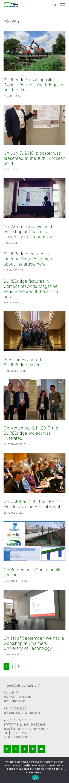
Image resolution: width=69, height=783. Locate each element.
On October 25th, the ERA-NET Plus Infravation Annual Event (34, 504)
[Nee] (64, 770)
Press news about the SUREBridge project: (25, 362)
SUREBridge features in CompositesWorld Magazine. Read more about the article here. (31, 289)
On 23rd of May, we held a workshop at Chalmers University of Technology (30, 231)
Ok (35, 777)
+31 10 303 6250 (15, 708)
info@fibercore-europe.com (22, 712)
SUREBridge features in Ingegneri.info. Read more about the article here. (28, 259)
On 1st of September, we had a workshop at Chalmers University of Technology (34, 643)
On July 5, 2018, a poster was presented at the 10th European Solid (34, 158)
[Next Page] (18, 666)
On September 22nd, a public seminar (32, 572)
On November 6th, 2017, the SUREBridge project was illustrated (31, 433)
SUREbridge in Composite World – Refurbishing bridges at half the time (34, 85)
